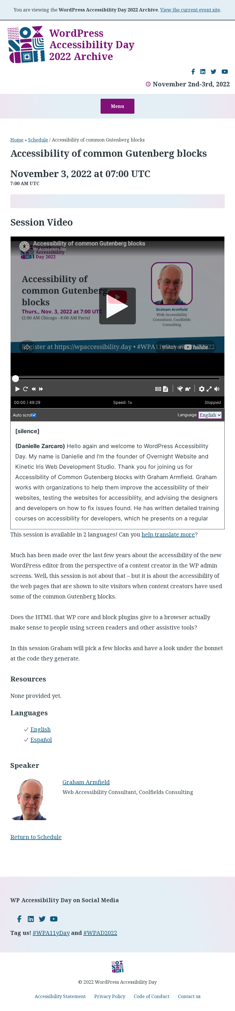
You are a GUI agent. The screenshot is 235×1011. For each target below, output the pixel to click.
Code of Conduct (151, 996)
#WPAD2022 (100, 933)
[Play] (117, 306)
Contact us (189, 996)
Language (187, 414)
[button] (17, 389)
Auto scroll (22, 414)
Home (16, 140)
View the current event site (190, 10)
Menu (117, 106)
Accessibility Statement (60, 996)
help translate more (168, 534)
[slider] (15, 378)
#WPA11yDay (51, 933)
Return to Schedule (36, 837)
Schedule (38, 140)
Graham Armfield (86, 782)
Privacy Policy (109, 996)
